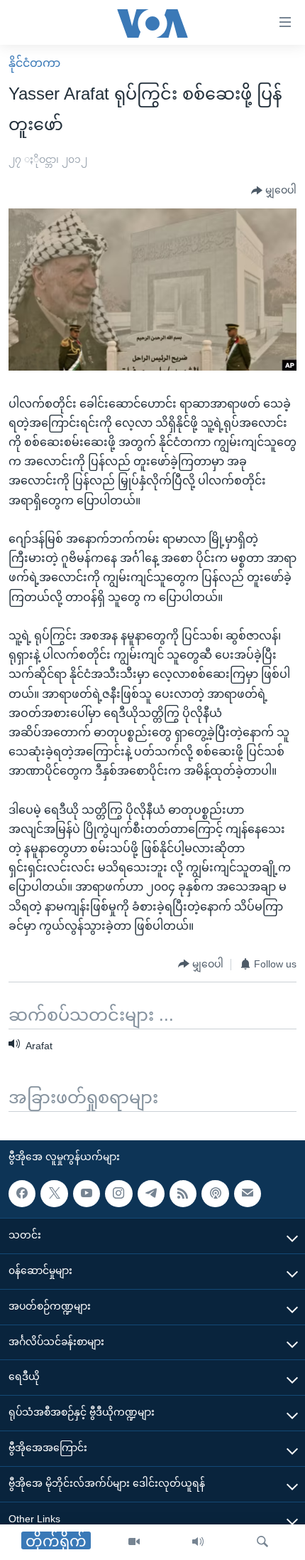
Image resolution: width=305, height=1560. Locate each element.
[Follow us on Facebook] (22, 1192)
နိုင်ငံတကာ (34, 63)
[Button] (273, 191)
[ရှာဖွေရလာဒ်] (262, 1542)
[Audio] (198, 1542)
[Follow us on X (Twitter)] (53, 1192)
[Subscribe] (247, 1192)
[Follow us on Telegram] (151, 1192)
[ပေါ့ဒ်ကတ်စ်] (214, 1192)
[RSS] (183, 1192)
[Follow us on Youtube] (86, 1192)
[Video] (134, 1542)
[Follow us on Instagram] (118, 1192)
